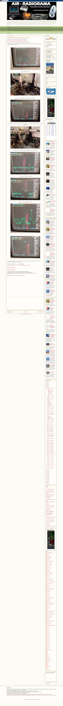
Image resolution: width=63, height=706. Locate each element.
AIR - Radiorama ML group (50, 490)
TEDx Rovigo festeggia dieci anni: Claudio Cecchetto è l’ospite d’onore (42, 30)
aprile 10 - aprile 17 (50, 446)
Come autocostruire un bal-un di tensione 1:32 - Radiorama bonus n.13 (52, 210)
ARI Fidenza (48, 524)
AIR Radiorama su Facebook (50, 494)
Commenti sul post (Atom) (26, 314)
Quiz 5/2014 (51, 172)
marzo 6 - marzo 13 (50, 451)
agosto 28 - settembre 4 (50, 420)
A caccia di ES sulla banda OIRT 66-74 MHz (53, 202)
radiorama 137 (52, 150)
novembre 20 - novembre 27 (49, 402)
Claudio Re (48, 567)
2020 (47, 471)
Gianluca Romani (49, 583)
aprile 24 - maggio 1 (50, 443)
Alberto (48, 554)
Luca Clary (48, 596)
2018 (47, 474)
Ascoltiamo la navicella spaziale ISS (52, 344)
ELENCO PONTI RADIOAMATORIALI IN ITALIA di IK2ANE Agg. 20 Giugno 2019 (52, 336)
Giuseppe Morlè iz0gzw (50, 588)
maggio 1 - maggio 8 (50, 442)
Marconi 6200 (25, 265)
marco (48, 667)
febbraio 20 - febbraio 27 (50, 453)
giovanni (48, 661)
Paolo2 (48, 606)
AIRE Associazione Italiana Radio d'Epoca (50, 496)
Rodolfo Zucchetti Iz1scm (50, 620)
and (47, 651)
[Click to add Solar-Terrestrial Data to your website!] (50, 116)
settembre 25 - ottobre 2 (50, 414)
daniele (48, 654)
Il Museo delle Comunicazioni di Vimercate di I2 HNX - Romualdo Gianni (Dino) (52, 159)
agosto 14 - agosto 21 (50, 424)
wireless (48, 669)
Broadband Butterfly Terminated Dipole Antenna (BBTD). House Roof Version (50, 327)
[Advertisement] (25, 303)
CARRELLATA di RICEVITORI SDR (52, 143)
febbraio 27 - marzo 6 (50, 452)
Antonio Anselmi (49, 562)
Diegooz (48, 570)
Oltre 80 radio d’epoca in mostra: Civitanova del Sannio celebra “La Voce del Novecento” (19, 30)
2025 (47, 383)
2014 (47, 479)
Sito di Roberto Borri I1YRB (50, 520)
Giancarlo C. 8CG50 (50, 580)
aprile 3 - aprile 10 (49, 447)
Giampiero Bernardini (50, 578)
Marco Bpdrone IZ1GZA (50, 598)
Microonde (28, 265)
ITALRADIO (47, 508)
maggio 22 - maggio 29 (50, 436)
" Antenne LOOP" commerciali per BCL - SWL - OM (52, 358)
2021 (47, 470)
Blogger (39, 699)
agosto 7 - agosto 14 (50, 426)
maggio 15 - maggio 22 (50, 438)
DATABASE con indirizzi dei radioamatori (52, 283)
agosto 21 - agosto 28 (50, 422)
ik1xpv (48, 664)
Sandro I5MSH (49, 622)
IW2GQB (48, 591)
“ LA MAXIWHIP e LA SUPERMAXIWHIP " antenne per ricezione (52, 317)
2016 (47, 476)
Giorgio (48, 585)
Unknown (48, 627)
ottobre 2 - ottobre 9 (50, 413)
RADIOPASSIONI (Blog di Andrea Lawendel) (49, 514)
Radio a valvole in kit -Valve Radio (52, 365)
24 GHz (11, 265)
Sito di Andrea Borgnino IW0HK (50, 517)
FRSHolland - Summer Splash (52, 180)
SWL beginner (48, 523)
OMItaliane (48, 599)
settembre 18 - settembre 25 (49, 417)
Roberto (48, 619)
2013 (47, 480)
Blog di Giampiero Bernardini (50, 505)
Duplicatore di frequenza (16, 265)
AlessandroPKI (49, 556)
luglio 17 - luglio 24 (50, 429)
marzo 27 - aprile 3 (50, 448)
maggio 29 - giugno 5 (50, 435)
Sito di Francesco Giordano (50, 518)
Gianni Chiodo (21, 265)
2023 (47, 385)
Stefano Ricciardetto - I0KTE (51, 625)
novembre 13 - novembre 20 (49, 404)
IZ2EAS (48, 593)
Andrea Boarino (49, 557)
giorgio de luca (49, 659)
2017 (47, 475)
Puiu (47, 609)
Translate (53, 57)
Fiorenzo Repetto (49, 572)
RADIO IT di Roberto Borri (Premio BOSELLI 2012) (50, 512)
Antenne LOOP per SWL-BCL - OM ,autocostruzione (53, 276)
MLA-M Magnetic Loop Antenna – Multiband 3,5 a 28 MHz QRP (52, 166)
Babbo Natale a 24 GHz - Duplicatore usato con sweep (51, 391)
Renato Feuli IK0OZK (50, 612)
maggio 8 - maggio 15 (50, 440)
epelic (48, 656)
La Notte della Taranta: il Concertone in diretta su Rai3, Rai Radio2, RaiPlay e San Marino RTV (20, 28)
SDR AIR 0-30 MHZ (53, 186)
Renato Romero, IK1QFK (50, 614)
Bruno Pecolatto (49, 564)
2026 (47, 381)
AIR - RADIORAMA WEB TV (50, 489)
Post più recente (10, 311)
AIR (46, 487)
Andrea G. (48, 559)
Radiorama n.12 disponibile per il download (52, 237)
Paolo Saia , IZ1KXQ (50, 604)
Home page (25, 311)
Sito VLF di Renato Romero (50, 521)
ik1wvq (48, 662)
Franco (48, 575)
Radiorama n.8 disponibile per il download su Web (52, 290)
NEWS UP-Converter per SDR (53, 194)
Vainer (48, 648)
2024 (47, 384)
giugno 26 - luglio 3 (50, 430)
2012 (47, 481)
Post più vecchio (40, 311)
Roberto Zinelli (49, 617)
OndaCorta (48, 601)
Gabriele (48, 577)
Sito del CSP (48, 515)
